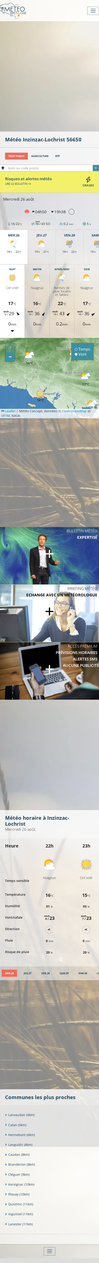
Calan (17, 1125)
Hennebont (21, 1135)
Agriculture (40, 156)
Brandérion (21, 1164)
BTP (57, 156)
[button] (29, 358)
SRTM (5, 415)
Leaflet (9, 411)
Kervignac (21, 1184)
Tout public (16, 156)
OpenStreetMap (74, 411)
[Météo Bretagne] (13, 11)
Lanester (20, 1224)
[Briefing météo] (49, 613)
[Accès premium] (49, 671)
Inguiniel (20, 1214)
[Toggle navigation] (93, 11)
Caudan (18, 1154)
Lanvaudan (21, 1115)
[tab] (9, 973)
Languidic (20, 1144)
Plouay (18, 1194)
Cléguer (18, 1174)
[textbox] (52, 168)
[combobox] (52, 168)
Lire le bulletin (16, 183)
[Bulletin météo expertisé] (49, 555)
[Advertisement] (49, 76)
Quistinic (20, 1204)
